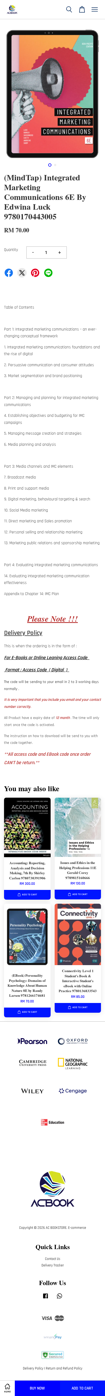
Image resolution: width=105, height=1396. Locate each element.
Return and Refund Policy (64, 1368)
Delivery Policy (33, 1368)
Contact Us (52, 1259)
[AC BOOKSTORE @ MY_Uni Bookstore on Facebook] (45, 1298)
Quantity (11, 249)
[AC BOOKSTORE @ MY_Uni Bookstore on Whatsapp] (59, 1298)
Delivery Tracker (52, 1265)
